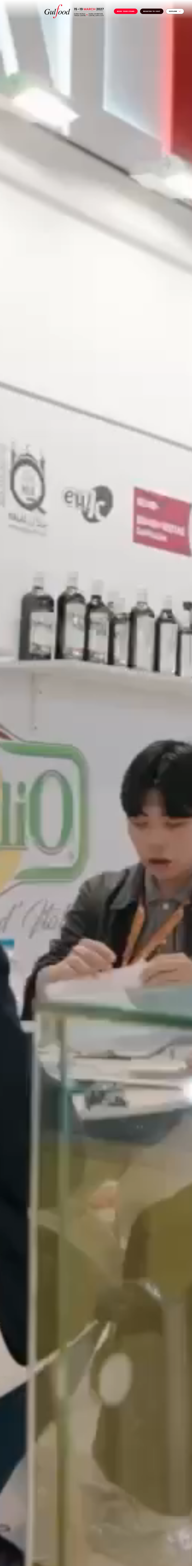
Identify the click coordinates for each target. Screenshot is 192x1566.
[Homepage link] (74, 11)
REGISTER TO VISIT (151, 11)
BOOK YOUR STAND (125, 11)
